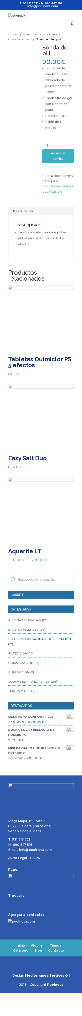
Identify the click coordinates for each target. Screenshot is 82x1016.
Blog (38, 950)
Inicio (13, 34)
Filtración (18, 653)
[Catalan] (40, 902)
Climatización (20, 663)
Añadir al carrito (58, 156)
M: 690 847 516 (20, 845)
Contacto (56, 950)
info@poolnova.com (35, 850)
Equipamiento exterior (29, 681)
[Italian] (34, 902)
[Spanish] (11, 902)
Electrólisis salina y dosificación (39, 639)
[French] (23, 902)
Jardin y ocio (20, 691)
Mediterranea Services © (46, 975)
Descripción (23, 211)
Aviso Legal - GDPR (24, 858)
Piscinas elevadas (24, 620)
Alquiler (37, 945)
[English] (17, 902)
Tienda (56, 945)
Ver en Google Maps (24, 831)
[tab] (41, 211)
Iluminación (18, 672)
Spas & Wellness (23, 629)
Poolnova (55, 985)
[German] (28, 902)
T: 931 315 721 (29, 3)
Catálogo (20, 950)
